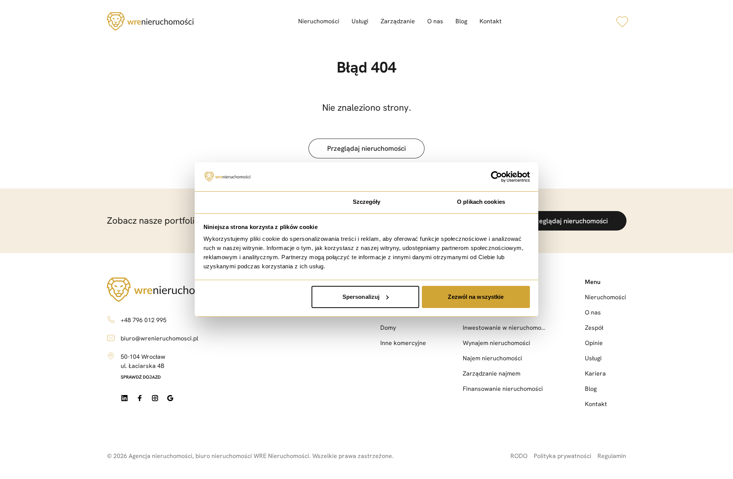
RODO (519, 456)
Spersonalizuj (360, 297)
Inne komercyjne (403, 343)
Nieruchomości (318, 21)
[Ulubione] (622, 21)
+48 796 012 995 (143, 320)
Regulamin (611, 456)
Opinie (594, 343)
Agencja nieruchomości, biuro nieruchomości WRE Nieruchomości (219, 456)
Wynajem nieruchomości (496, 343)
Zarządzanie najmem (491, 373)
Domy (388, 328)
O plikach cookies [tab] (481, 201)
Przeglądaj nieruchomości (366, 148)
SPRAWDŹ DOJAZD (141, 377)
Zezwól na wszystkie (476, 297)
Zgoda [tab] (252, 201)
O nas (435, 21)
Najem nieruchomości (492, 358)
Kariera (595, 373)
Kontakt (491, 21)
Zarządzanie (398, 21)
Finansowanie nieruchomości (503, 389)
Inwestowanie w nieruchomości (505, 328)
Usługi (360, 21)
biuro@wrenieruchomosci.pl (159, 338)
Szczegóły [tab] (367, 201)
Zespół (594, 328)
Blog (461, 21)
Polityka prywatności (562, 456)
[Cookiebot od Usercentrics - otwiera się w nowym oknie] (496, 176)
